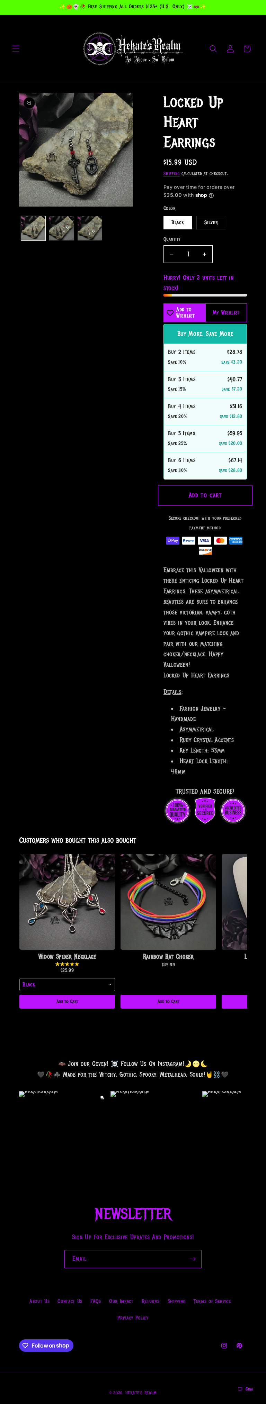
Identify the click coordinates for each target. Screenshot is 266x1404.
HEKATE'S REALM (141, 1393)
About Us (39, 1301)
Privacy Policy (132, 1317)
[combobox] (67, 984)
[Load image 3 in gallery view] (90, 228)
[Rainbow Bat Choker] (168, 902)
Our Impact (121, 1301)
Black (177, 222)
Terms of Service (212, 1301)
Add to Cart (67, 1001)
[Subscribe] (193, 1259)
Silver (211, 222)
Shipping (171, 173)
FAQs (95, 1301)
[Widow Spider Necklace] (67, 902)
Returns (151, 1301)
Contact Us (69, 1301)
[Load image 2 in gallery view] (61, 228)
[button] (16, 48)
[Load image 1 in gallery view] (33, 228)
